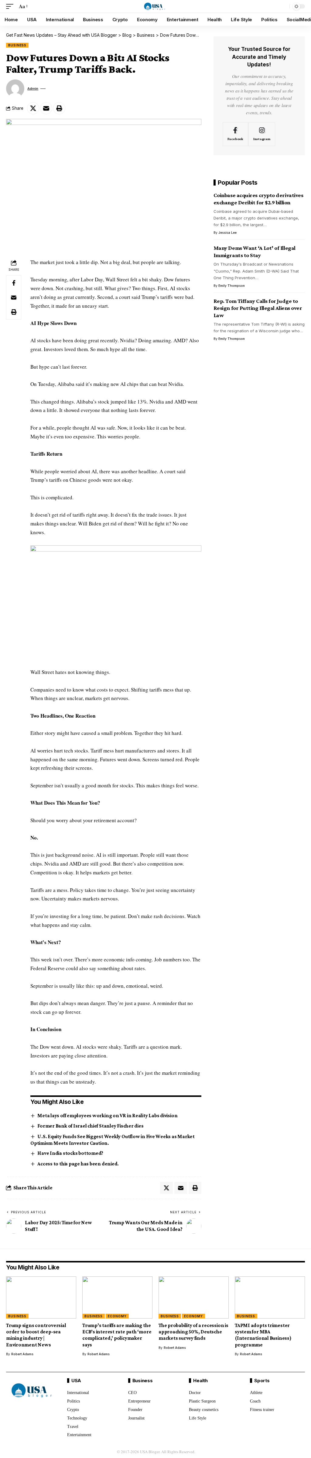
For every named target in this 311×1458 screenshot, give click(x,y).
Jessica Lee (227, 232)
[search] (283, 6)
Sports (262, 1380)
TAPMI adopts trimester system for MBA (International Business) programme (263, 1335)
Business (17, 45)
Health (200, 1380)
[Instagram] (261, 134)
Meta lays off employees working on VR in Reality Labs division (107, 1115)
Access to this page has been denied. (78, 1164)
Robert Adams (22, 1354)
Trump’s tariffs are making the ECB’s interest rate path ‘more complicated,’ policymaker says (116, 1335)
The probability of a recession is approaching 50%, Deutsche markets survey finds (193, 1331)
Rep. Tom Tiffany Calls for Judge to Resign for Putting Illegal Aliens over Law (258, 308)
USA (76, 1380)
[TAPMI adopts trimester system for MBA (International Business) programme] (270, 1297)
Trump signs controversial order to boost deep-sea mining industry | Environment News (36, 1335)
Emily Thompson (231, 285)
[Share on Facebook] (13, 283)
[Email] (46, 108)
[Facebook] (235, 134)
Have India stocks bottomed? (70, 1153)
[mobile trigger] (11, 6)
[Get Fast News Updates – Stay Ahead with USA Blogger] (155, 6)
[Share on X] (33, 108)
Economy (117, 1316)
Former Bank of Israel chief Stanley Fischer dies (90, 1126)
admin (32, 88)
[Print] (59, 108)
